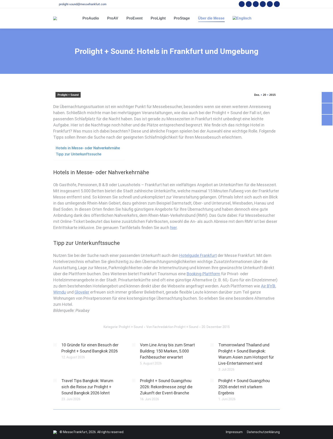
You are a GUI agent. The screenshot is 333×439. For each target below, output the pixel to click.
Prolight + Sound (68, 94)
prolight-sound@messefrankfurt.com (82, 4)
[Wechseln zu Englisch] (242, 18)
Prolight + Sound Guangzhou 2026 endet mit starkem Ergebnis (244, 386)
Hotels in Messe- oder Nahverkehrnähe (88, 148)
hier (173, 227)
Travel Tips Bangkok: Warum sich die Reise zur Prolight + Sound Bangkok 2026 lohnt (87, 386)
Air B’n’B (268, 286)
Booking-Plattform (203, 273)
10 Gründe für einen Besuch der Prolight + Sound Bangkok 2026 (89, 348)
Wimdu (59, 292)
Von (172, 327)
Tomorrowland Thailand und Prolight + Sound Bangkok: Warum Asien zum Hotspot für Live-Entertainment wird (246, 354)
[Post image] (55, 345)
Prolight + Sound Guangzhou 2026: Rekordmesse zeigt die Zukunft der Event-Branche (166, 386)
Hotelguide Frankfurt (198, 255)
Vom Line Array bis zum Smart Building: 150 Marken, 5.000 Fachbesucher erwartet (167, 351)
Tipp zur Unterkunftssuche (78, 154)
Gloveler (82, 292)
